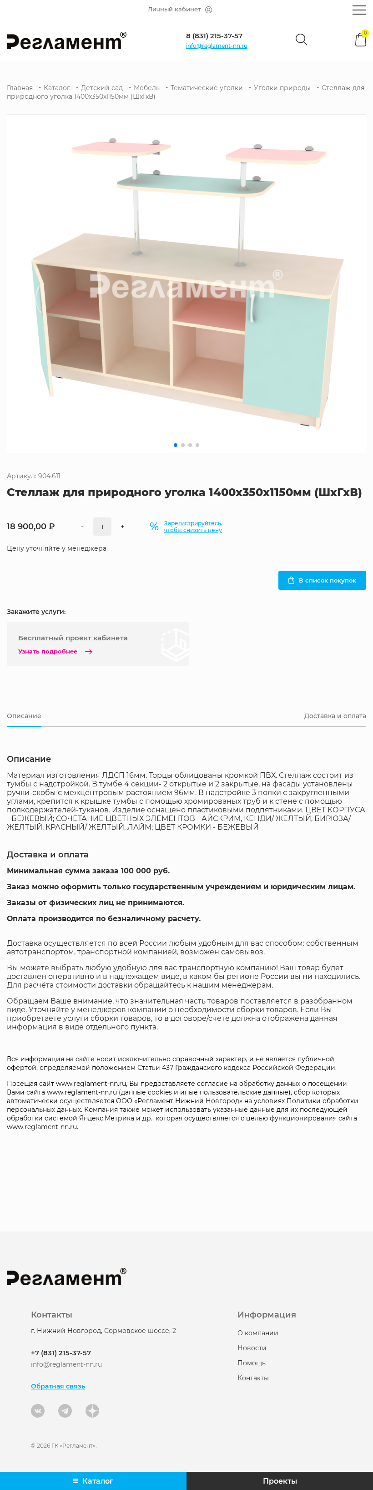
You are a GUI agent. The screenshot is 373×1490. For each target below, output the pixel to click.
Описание (24, 716)
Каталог (57, 88)
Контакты (253, 1378)
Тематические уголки (207, 88)
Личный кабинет (174, 9)
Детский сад (102, 88)
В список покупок (327, 580)
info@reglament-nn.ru (216, 45)
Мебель (147, 88)
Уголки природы (282, 88)
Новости (252, 1348)
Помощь (251, 1363)
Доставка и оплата (335, 716)
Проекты (280, 1481)
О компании (257, 1333)
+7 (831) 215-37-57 (61, 1352)
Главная (20, 88)
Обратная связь (58, 1386)
